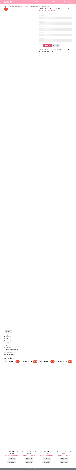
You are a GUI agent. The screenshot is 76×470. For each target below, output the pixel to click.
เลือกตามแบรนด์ (43, 1)
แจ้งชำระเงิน (60, 1)
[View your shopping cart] (71, 2)
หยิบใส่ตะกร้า (48, 45)
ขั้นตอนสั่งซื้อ (53, 1)
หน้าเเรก (32, 1)
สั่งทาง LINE (56, 45)
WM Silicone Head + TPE (20, 6)
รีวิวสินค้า (66, 1)
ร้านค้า (36, 1)
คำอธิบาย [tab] (8, 331)
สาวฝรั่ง (53, 51)
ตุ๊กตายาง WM (11, 6)
